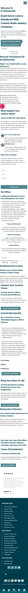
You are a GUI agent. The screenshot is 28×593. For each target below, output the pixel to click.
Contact (24, 591)
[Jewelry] (9, 590)
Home (4, 591)
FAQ (19, 591)
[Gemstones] (14, 590)
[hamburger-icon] (25, 2)
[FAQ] (19, 590)
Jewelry (9, 591)
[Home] (4, 590)
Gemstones (14, 591)
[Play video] (2, 106)
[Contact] (24, 590)
